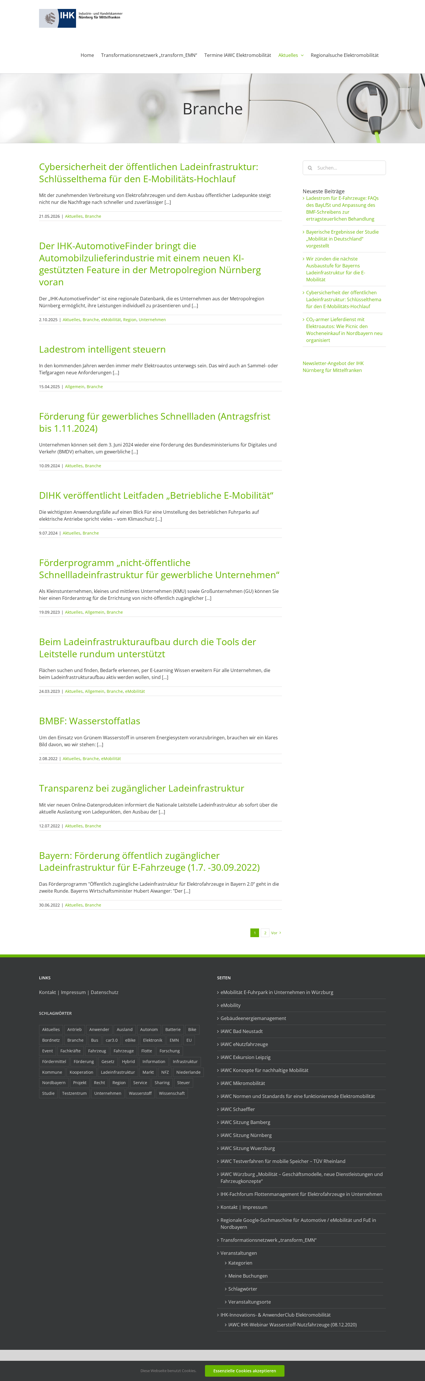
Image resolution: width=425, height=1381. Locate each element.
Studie (48, 1093)
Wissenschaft (172, 1093)
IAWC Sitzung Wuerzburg (248, 1148)
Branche (93, 216)
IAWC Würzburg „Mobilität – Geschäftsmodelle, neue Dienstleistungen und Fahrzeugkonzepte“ (302, 1177)
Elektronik (152, 1040)
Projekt (79, 1082)
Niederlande (188, 1072)
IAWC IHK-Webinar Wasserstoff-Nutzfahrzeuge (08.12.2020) (292, 1325)
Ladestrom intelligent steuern (102, 349)
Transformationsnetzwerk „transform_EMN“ (269, 1240)
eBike (130, 1040)
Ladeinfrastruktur (118, 1072)
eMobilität (111, 319)
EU (189, 1040)
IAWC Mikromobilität (243, 1083)
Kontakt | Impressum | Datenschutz (79, 992)
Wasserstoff (140, 1093)
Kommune (52, 1072)
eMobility (231, 1005)
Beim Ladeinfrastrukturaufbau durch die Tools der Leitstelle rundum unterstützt (147, 647)
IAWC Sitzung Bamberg (245, 1122)
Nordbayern (54, 1082)
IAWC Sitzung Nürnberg (246, 1135)
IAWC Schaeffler (238, 1109)
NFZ (165, 1072)
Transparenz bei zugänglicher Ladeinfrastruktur (141, 788)
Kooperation (81, 1072)
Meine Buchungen (248, 1276)
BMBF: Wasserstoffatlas (89, 720)
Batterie (173, 1029)
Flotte (146, 1051)
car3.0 (112, 1040)
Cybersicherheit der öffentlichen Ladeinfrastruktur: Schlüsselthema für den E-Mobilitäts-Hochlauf (148, 172)
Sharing (162, 1082)
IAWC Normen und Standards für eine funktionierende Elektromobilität (298, 1096)
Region (129, 319)
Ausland (125, 1029)
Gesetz (107, 1061)
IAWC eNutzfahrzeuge (244, 1044)
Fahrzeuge (124, 1051)
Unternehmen (152, 319)
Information (154, 1061)
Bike (192, 1029)
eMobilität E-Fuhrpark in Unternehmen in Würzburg (277, 992)
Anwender (99, 1029)
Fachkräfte (70, 1051)
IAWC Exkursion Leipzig (246, 1057)
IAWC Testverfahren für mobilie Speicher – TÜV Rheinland (283, 1161)
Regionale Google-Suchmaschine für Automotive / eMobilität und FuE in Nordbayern (298, 1223)
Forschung (170, 1051)
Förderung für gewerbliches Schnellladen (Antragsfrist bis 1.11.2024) (154, 422)
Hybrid (128, 1061)
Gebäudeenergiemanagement (253, 1018)
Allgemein (74, 386)
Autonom (149, 1029)
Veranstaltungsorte (249, 1302)
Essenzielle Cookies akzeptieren (244, 1370)
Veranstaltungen (239, 1253)
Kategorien (240, 1263)
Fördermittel (54, 1061)
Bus (94, 1040)
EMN (174, 1040)
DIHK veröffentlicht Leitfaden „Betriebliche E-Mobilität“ (156, 495)
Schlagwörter (55, 1013)
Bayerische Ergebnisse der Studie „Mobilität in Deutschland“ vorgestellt (342, 239)
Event (47, 1051)
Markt (148, 1072)
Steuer (183, 1082)
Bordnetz (51, 1040)
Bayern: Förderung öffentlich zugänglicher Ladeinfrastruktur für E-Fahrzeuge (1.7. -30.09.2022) (149, 861)
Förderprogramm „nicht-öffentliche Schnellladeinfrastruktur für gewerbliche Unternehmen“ (159, 568)
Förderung (84, 1061)
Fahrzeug (97, 1051)
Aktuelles (74, 216)
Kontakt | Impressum (244, 1207)
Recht (99, 1082)
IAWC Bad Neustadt (242, 1031)
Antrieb (74, 1029)
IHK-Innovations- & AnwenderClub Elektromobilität (276, 1315)
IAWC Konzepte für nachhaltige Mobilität (264, 1070)
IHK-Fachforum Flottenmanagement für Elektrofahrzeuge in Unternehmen (301, 1194)
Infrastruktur (185, 1061)
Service (140, 1082)
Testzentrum (74, 1093)
